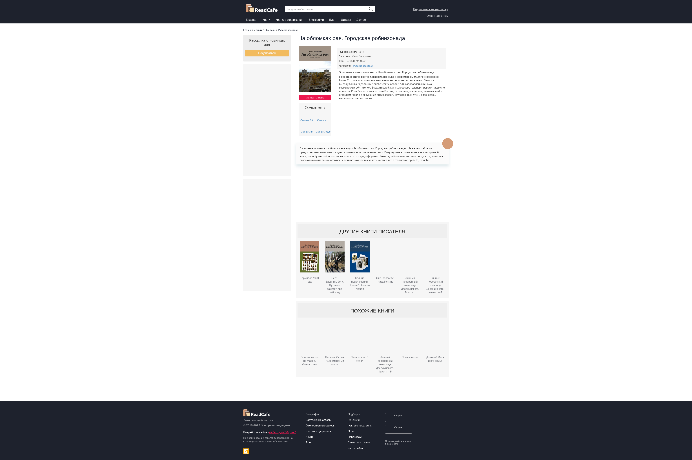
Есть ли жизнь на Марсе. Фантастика (309, 360)
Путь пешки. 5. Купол (360, 358)
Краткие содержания (289, 19)
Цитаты (346, 19)
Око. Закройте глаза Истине (385, 279)
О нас (351, 431)
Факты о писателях (360, 425)
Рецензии (354, 420)
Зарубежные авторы (318, 420)
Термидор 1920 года (309, 279)
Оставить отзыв (315, 97)
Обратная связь (437, 16)
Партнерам (354, 437)
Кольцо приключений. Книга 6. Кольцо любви (360, 283)
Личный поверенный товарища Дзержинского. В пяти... (410, 285)
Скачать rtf (307, 131)
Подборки (354, 414)
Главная (251, 19)
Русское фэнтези (363, 65)
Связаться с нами (359, 442)
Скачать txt (323, 120)
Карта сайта (355, 448)
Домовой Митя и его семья (435, 358)
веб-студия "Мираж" (282, 432)
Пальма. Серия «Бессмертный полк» (334, 360)
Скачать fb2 (306, 120)
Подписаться (267, 53)
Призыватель (410, 357)
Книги (266, 19)
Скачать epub (323, 131)
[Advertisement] (267, 120)
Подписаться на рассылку (430, 9)
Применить (371, 9)
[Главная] (263, 7)
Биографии (316, 19)
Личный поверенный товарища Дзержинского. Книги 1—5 (435, 285)
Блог (332, 19)
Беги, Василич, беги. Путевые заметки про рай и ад (334, 285)
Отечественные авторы (320, 425)
